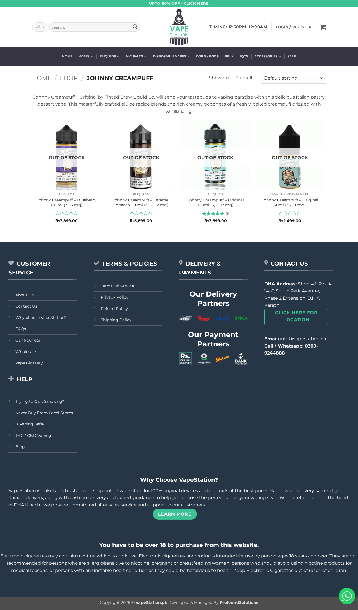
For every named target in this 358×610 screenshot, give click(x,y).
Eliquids (108, 56)
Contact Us (26, 306)
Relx (229, 56)
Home (67, 56)
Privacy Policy (114, 297)
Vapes (84, 56)
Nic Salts (134, 56)
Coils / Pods (207, 56)
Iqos (244, 56)
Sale (292, 56)
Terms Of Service (117, 285)
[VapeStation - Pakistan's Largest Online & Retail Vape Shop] (179, 27)
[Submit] (135, 27)
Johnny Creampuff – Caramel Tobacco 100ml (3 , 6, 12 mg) (141, 202)
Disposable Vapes (169, 56)
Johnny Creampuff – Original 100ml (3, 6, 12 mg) (215, 202)
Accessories (266, 56)
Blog (20, 446)
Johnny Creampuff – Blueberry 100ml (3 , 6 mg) (66, 202)
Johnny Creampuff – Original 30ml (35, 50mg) (290, 202)
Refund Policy (114, 308)
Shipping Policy (116, 319)
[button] (323, 27)
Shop (69, 78)
